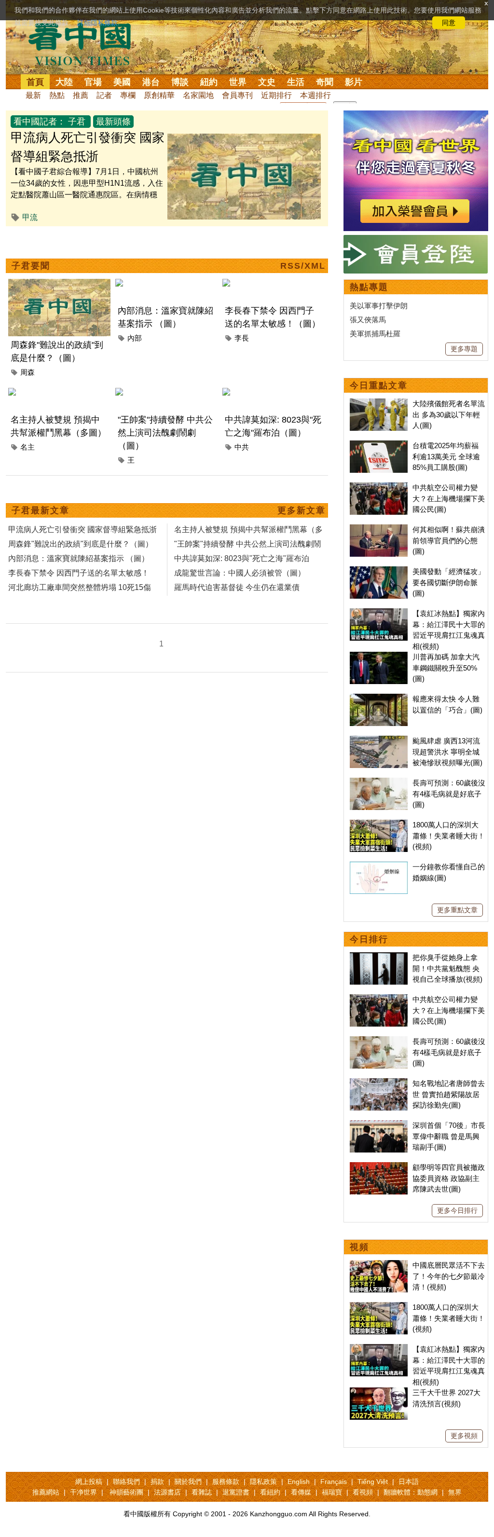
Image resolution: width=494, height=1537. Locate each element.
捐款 (157, 1481)
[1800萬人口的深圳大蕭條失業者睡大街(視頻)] (379, 825)
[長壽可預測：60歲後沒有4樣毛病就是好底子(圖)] (379, 783)
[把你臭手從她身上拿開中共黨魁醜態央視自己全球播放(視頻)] (379, 957)
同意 (448, 23)
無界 (455, 1492)
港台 (151, 82)
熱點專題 (369, 287)
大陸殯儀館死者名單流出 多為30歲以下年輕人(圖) (448, 414)
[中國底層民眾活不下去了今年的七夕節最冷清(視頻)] (379, 1265)
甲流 (30, 217)
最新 (33, 95)
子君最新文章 (40, 510)
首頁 (35, 82)
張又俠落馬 (368, 320)
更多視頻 (464, 1436)
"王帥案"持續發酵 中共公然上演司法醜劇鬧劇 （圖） (165, 433)
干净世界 (83, 1492)
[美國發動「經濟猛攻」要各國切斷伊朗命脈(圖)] (379, 571)
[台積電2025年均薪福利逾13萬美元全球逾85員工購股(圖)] (379, 445)
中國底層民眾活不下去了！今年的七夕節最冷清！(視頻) (448, 1276)
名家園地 (198, 95)
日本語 (408, 1481)
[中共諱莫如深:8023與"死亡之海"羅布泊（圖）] (273, 393)
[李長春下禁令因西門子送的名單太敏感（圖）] (273, 284)
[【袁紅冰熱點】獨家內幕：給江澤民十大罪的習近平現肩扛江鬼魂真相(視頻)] (379, 613)
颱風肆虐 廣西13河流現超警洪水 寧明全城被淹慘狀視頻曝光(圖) (447, 752)
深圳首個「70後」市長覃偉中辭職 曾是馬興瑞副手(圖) (448, 1136)
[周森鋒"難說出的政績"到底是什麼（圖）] (59, 284)
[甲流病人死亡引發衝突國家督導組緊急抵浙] (244, 139)
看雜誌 (202, 1492)
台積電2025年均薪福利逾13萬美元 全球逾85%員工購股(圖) (446, 456)
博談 (180, 82)
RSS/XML (303, 266)
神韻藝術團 (126, 1492)
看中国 (85, 43)
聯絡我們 (126, 1481)
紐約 (209, 82)
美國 (122, 82)
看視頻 (363, 1492)
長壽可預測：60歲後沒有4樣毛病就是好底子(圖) (448, 794)
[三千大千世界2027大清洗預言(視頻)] (379, 1392)
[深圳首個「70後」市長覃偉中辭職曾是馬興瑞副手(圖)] (379, 1125)
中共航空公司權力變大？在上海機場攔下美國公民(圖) (448, 498)
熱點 (57, 95)
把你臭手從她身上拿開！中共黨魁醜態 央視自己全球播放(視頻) (447, 968)
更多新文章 (301, 510)
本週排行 (315, 95)
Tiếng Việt (372, 1481)
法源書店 (167, 1492)
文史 (266, 82)
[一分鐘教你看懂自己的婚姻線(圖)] (379, 867)
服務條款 (225, 1481)
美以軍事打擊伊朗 (379, 306)
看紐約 (270, 1492)
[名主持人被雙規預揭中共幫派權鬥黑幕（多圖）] (59, 393)
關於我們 (188, 1481)
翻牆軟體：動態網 (411, 1492)
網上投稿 (88, 1481)
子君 (76, 121)
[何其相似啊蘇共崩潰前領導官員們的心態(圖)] (379, 529)
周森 (27, 372)
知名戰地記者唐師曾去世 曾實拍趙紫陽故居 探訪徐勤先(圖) (448, 1094)
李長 (241, 338)
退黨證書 (235, 1492)
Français (333, 1481)
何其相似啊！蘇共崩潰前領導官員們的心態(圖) (448, 540)
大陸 (64, 82)
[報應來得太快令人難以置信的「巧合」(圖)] (379, 699)
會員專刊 (237, 95)
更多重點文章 (457, 910)
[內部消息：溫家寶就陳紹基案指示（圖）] (166, 284)
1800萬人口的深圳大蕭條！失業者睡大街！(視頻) (448, 836)
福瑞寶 (332, 1492)
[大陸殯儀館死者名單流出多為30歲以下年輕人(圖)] (379, 403)
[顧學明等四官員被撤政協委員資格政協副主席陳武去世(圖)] (379, 1167)
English (299, 1481)
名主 (27, 447)
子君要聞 (31, 266)
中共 (241, 447)
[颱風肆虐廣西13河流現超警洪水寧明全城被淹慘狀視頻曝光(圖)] (379, 741)
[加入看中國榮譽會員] (415, 116)
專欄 (128, 95)
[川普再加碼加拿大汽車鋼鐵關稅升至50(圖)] (379, 657)
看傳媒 (301, 1492)
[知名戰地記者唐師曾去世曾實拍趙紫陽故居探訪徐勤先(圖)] (379, 1083)
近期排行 (276, 95)
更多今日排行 (457, 1210)
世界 (238, 82)
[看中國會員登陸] (415, 254)
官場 (93, 82)
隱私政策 (263, 1481)
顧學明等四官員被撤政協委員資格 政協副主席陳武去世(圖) (448, 1178)
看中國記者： (40, 121)
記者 (104, 95)
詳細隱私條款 (97, 23)
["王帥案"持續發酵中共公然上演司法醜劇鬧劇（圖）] (166, 393)
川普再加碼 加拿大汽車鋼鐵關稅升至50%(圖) (446, 668)
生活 (295, 82)
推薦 (80, 95)
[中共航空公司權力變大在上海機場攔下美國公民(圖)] (379, 487)
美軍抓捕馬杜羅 (375, 333)
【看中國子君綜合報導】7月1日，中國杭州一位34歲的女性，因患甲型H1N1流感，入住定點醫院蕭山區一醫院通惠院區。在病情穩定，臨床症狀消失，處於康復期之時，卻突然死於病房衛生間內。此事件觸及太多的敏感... (88, 194)
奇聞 (324, 82)
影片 (353, 82)
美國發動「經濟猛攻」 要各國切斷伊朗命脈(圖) (448, 582)
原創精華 (159, 95)
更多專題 (464, 349)
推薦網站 (45, 1492)
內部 (134, 338)
